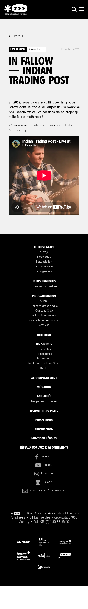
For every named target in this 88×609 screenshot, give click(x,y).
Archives (44, 325)
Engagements (44, 271)
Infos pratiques (44, 281)
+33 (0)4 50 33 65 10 (54, 522)
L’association (44, 261)
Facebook (56, 125)
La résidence (44, 354)
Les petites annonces (44, 401)
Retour (18, 36)
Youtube (48, 465)
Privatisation (44, 429)
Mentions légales (44, 438)
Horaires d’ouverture (44, 286)
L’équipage (44, 257)
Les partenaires (44, 266)
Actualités (44, 396)
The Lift (44, 368)
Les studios (44, 344)
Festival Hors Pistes (44, 411)
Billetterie (44, 335)
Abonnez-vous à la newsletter (48, 490)
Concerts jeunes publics (44, 320)
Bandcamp (19, 130)
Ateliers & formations (44, 315)
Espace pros (44, 420)
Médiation (44, 387)
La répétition (44, 349)
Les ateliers (44, 358)
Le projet (44, 252)
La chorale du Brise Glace (44, 363)
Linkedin (48, 482)
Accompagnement (44, 378)
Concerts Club (44, 310)
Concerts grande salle (44, 306)
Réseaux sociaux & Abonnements (44, 447)
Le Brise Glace (44, 247)
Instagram (72, 125)
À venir (44, 301)
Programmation (44, 296)
